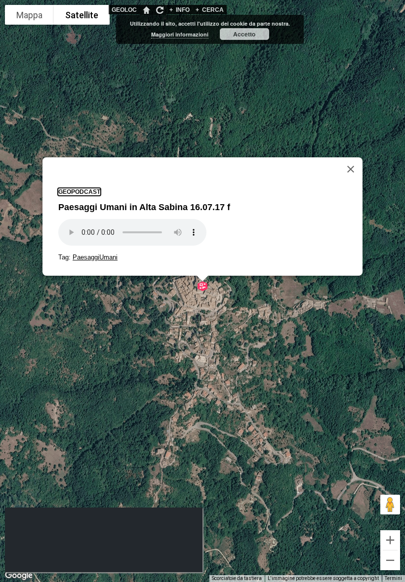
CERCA (210, 9)
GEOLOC (124, 9)
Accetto (244, 34)
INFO (179, 9)
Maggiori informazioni (179, 34)
